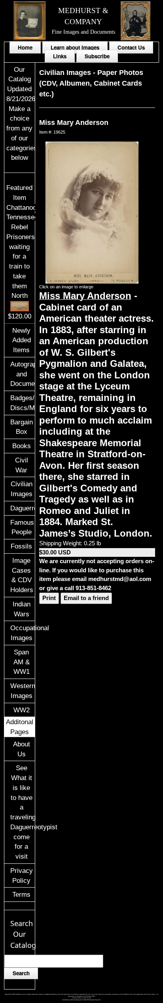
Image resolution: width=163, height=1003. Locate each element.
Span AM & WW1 (21, 661)
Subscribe (97, 56)
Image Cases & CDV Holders (21, 575)
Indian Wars (21, 609)
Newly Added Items (21, 340)
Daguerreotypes (22, 508)
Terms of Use (87, 998)
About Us (21, 749)
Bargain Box (21, 426)
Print (49, 598)
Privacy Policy (21, 875)
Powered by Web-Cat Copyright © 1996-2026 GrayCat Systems (82, 1000)
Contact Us (131, 47)
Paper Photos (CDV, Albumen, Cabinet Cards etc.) (91, 83)
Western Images (22, 690)
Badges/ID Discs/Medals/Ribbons (22, 402)
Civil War (21, 465)
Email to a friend (86, 598)
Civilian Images (21, 488)
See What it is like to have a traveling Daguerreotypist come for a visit (22, 812)
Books (21, 445)
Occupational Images (22, 632)
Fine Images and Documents (83, 32)
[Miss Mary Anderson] (91, 212)
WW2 (21, 709)
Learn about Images (75, 47)
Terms (21, 894)
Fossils (21, 546)
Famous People (22, 527)
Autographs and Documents (22, 374)
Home (25, 47)
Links (59, 56)
